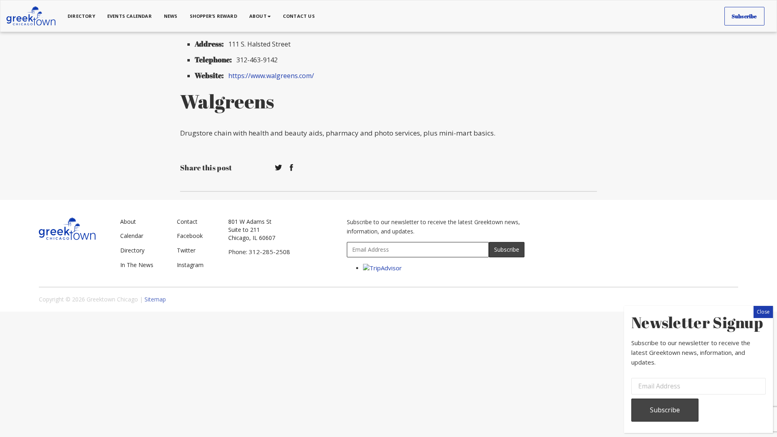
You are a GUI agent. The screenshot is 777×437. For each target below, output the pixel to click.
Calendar (131, 236)
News (171, 16)
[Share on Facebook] (291, 168)
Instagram (190, 265)
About (128, 221)
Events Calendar (129, 16)
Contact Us (299, 16)
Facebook (190, 236)
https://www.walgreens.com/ (271, 75)
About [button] (258, 16)
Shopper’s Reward (213, 16)
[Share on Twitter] (278, 168)
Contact (187, 221)
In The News (136, 265)
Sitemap (155, 299)
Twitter (186, 250)
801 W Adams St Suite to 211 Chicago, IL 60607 (251, 230)
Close (763, 311)
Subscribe (744, 16)
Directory (81, 16)
